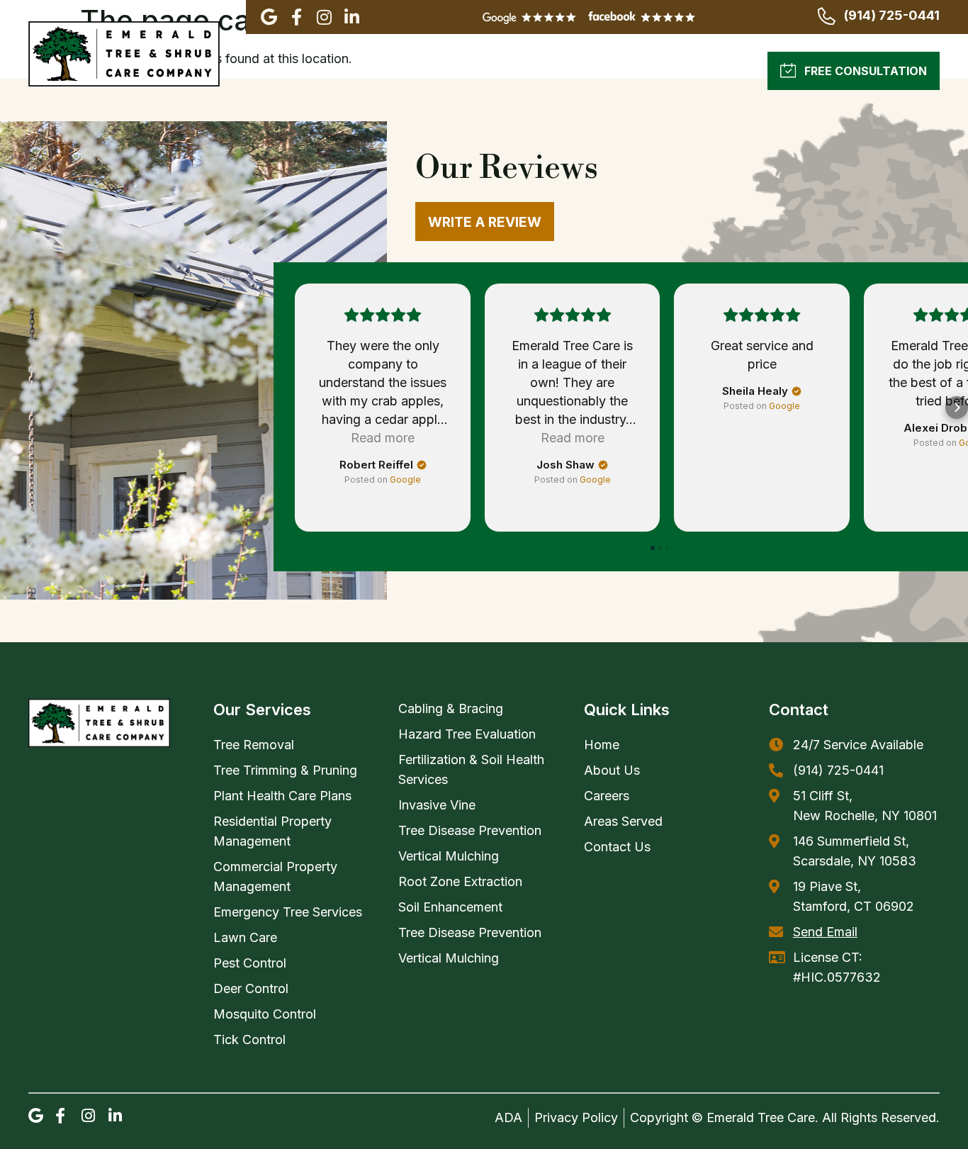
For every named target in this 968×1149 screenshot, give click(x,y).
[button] (294, 407)
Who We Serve (606, 71)
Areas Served (489, 71)
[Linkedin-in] (351, 17)
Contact (798, 709)
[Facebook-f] (296, 17)
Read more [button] (383, 437)
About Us (276, 71)
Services (375, 71)
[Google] (268, 17)
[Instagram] (323, 17)
